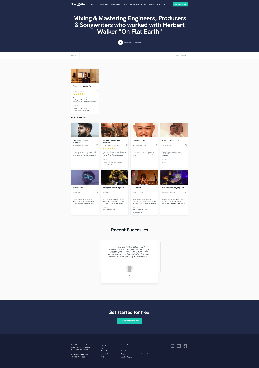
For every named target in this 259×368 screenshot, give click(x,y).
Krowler (164, 162)
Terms (143, 345)
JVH (129, 275)
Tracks (125, 4)
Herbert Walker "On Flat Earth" (81, 110)
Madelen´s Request (108, 162)
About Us (104, 351)
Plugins (143, 4)
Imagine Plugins (154, 4)
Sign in (164, 4)
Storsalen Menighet (108, 165)
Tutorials (144, 348)
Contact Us (144, 354)
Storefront (124, 345)
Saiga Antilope (117, 162)
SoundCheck (134, 4)
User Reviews (105, 354)
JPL (114, 209)
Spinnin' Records (137, 212)
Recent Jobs (103, 4)
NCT (134, 209)
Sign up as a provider (108, 345)
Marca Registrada (107, 209)
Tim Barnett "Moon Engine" (80, 108)
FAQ (102, 357)
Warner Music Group (141, 209)
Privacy (143, 351)
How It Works (115, 4)
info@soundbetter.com (79, 355)
